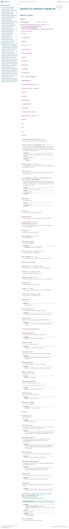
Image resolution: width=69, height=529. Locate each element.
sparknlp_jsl (33, 1)
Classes (59, 8)
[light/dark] (68, 1)
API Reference (28, 1)
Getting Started (21, 1)
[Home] (18, 4)
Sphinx (7, 527)
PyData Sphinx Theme (61, 526)
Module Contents (60, 7)
